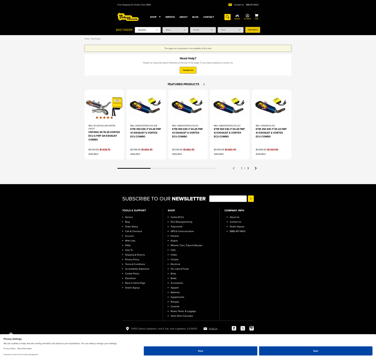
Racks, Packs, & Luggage (183, 311)
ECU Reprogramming (181, 222)
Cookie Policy (132, 273)
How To (129, 250)
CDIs (173, 250)
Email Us (213, 328)
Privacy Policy (132, 259)
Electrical (175, 264)
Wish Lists (130, 240)
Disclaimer (130, 278)
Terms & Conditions (135, 264)
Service (129, 217)
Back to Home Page (135, 283)
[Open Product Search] (227, 17)
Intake (174, 254)
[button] (204, 84)
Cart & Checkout (133, 231)
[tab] (134, 168)
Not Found (96, 38)
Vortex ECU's (177, 217)
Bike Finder (124, 30)
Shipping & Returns (135, 254)
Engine (174, 240)
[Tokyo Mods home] (128, 16)
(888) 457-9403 (237, 231)
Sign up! (251, 198)
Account (129, 236)
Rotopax (175, 301)
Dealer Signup (132, 287)
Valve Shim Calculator (182, 316)
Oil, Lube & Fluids (180, 269)
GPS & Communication (182, 231)
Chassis (174, 259)
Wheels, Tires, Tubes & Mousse (186, 245)
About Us (234, 217)
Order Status (131, 226)
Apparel (175, 287)
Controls (175, 306)
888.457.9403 (252, 4)
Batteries (175, 292)
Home (87, 38)
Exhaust (175, 236)
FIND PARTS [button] (252, 30)
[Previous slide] (234, 168)
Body (173, 273)
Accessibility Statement (137, 269)
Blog (127, 222)
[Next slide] (255, 168)
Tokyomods (176, 226)
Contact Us (239, 4)
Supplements (177, 297)
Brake (174, 278)
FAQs (128, 245)
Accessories (177, 283)
